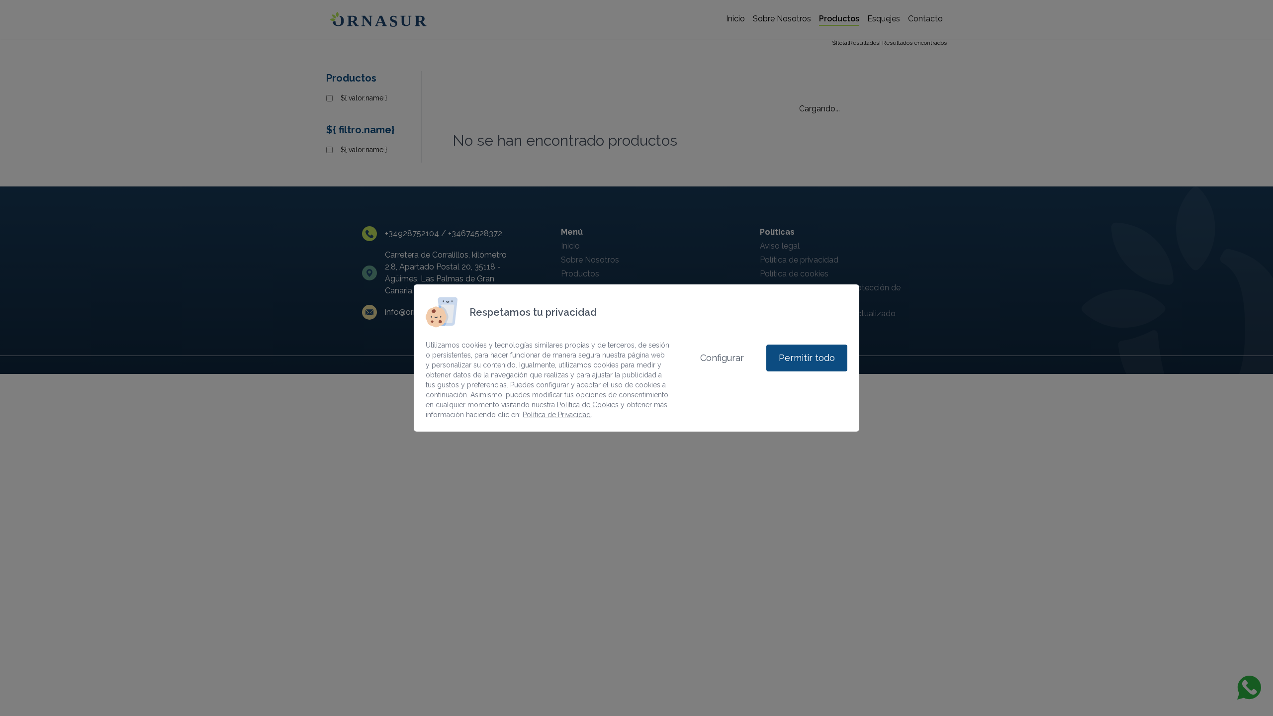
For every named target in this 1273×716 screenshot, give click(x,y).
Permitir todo (807, 358)
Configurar (722, 358)
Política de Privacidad (557, 415)
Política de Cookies (588, 405)
